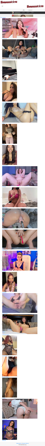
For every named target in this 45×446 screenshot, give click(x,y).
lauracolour (4, 59)
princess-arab (5, 377)
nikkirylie (4, 440)
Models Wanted (25, 443)
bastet (3, 144)
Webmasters (18, 443)
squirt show (4, 250)
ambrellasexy (5, 313)
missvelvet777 (5, 165)
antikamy (4, 271)
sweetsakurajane (5, 334)
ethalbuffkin (4, 419)
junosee (3, 398)
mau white (4, 102)
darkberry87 (4, 355)
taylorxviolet (4, 207)
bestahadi (4, 292)
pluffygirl (4, 186)
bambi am (4, 81)
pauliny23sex (5, 229)
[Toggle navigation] (2, 6)
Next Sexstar (3, 17)
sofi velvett (4, 38)
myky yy (4, 123)
